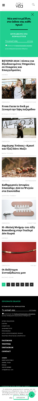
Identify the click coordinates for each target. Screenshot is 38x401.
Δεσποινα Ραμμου (9, 196)
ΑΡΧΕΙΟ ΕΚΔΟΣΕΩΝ (8, 321)
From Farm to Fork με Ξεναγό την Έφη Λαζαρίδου (18, 107)
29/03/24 (6, 102)
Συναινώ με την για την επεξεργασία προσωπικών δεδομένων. (18, 314)
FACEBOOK (7, 340)
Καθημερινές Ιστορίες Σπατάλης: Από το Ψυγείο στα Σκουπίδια (17, 188)
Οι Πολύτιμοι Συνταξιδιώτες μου (14, 271)
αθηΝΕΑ (5, 75)
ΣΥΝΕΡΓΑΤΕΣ (6, 326)
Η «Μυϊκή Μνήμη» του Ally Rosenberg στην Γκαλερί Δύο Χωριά (18, 230)
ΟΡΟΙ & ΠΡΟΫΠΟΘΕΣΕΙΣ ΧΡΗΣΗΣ (12, 333)
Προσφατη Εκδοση (11, 301)
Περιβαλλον (30, 180)
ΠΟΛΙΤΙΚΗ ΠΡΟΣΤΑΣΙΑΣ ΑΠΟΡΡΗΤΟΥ (14, 336)
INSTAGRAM (7, 347)
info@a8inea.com (7, 369)
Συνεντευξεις (30, 102)
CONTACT (6, 351)
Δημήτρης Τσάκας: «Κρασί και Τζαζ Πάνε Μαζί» (18, 147)
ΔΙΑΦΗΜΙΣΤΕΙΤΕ (7, 328)
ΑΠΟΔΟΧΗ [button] (21, 397)
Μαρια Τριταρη (7, 153)
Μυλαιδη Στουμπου (9, 114)
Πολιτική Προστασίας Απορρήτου (24, 314)
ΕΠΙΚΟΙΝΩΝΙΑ (6, 331)
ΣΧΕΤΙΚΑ (4, 323)
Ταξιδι (33, 265)
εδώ (10, 397)
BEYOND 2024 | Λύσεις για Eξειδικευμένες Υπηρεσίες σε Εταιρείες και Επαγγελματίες (18, 65)
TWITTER (6, 344)
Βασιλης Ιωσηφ (7, 277)
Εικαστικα (31, 223)
